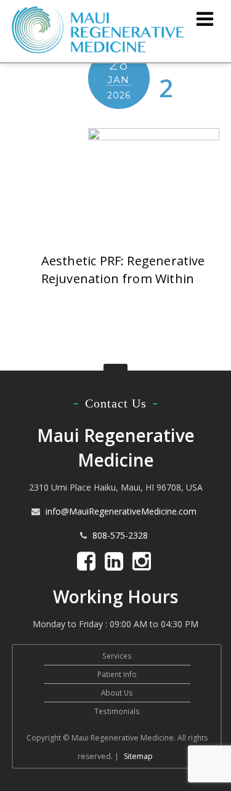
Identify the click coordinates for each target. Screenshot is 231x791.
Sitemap (138, 756)
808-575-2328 (120, 535)
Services (117, 656)
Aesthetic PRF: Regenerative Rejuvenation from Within (123, 269)
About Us (117, 692)
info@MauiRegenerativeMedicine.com (121, 511)
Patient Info (117, 674)
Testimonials (117, 711)
